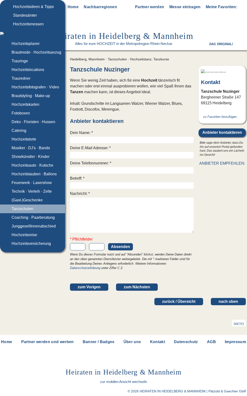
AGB (211, 342)
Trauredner (21, 78)
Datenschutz (186, 342)
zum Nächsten (137, 287)
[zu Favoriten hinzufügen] (190, 69)
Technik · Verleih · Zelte (32, 191)
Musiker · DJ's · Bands (31, 148)
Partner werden (149, 7)
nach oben (228, 301)
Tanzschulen (22, 209)
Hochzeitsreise (24, 235)
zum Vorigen (89, 287)
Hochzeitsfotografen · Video (35, 87)
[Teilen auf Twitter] (217, 173)
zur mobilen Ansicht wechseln (123, 382)
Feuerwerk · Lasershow (32, 183)
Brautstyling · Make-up (31, 96)
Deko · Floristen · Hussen (33, 122)
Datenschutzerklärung (85, 268)
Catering (19, 130)
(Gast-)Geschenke (27, 200)
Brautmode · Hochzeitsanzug (36, 52)
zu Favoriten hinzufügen (220, 117)
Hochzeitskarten (25, 104)
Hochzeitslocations (28, 70)
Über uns (132, 342)
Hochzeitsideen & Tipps (33, 7)
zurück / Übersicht (178, 301)
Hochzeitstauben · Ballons (34, 174)
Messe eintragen (185, 7)
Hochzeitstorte (24, 139)
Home (73, 7)
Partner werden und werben (47, 342)
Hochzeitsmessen (28, 24)
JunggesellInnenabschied (34, 226)
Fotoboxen (21, 113)
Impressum (235, 342)
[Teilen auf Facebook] (227, 173)
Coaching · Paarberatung (33, 217)
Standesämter (25, 15)
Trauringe (20, 61)
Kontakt (157, 342)
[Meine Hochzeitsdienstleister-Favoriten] (243, 8)
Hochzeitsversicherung (31, 243)
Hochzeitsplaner (26, 44)
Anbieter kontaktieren (222, 132)
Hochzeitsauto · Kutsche (32, 165)
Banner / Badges (99, 342)
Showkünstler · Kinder (30, 157)
